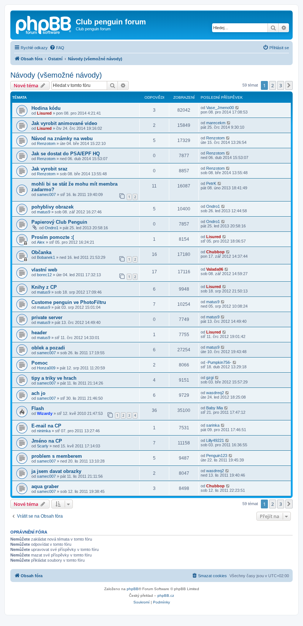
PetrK (211, 183)
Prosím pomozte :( (52, 237)
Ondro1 (213, 206)
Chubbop (215, 252)
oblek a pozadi (48, 348)
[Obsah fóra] (44, 24)
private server (46, 317)
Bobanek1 (46, 257)
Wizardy (44, 413)
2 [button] (272, 85)
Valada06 (214, 269)
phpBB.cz (165, 595)
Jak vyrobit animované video (64, 123)
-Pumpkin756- (218, 362)
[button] (289, 85)
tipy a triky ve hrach (53, 378)
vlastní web (44, 270)
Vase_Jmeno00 (220, 107)
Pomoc (39, 363)
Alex (41, 242)
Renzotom (46, 143)
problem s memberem (56, 456)
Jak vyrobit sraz (49, 169)
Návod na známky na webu (62, 138)
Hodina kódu (46, 108)
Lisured (44, 113)
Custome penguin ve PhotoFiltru (68, 302)
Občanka (41, 252)
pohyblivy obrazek (52, 207)
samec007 (46, 194)
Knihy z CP (44, 287)
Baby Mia (214, 408)
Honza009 (46, 368)
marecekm (215, 123)
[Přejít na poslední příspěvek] (237, 107)
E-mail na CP (46, 426)
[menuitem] (57, 47)
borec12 (44, 275)
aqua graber (45, 486)
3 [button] (280, 85)
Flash (37, 408)
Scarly (42, 446)
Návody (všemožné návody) (56, 75)
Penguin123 (216, 455)
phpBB (133, 589)
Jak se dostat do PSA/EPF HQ (65, 153)
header (39, 332)
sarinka (212, 425)
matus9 (43, 212)
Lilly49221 (215, 440)
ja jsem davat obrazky (56, 471)
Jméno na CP (46, 441)
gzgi (210, 377)
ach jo (38, 393)
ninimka (44, 431)
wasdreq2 (215, 392)
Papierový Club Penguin (59, 222)
